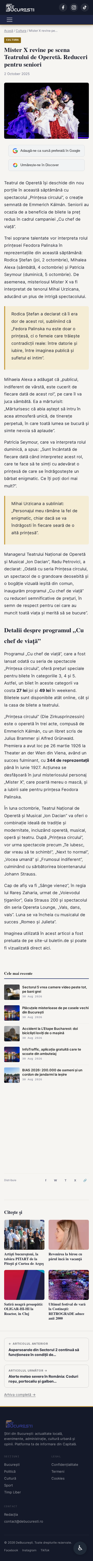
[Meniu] (9, 19)
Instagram (29, 1550)
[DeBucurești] (46, 1423)
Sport (8, 1485)
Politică (10, 1471)
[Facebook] (63, 7)
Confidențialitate (64, 1464)
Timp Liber (12, 1492)
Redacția (11, 1514)
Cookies (58, 1478)
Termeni (57, 1471)
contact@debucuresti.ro (23, 1521)
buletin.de (59, 940)
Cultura (12, 40)
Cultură (10, 1478)
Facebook (11, 1550)
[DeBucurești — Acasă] (20, 7)
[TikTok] (85, 7)
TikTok (45, 1550)
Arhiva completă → (20, 1395)
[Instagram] (74, 7)
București (12, 1464)
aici (46, 947)
